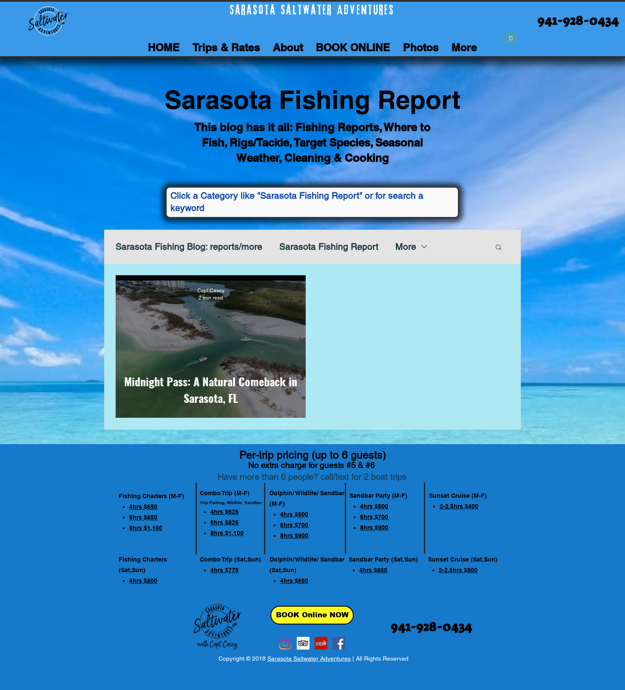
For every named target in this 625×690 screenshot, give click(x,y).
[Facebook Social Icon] (338, 643)
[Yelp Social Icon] (321, 643)
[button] (510, 35)
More (405, 246)
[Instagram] (285, 643)
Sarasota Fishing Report (328, 246)
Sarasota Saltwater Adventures (309, 658)
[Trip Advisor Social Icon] (303, 643)
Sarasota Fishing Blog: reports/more (189, 246)
